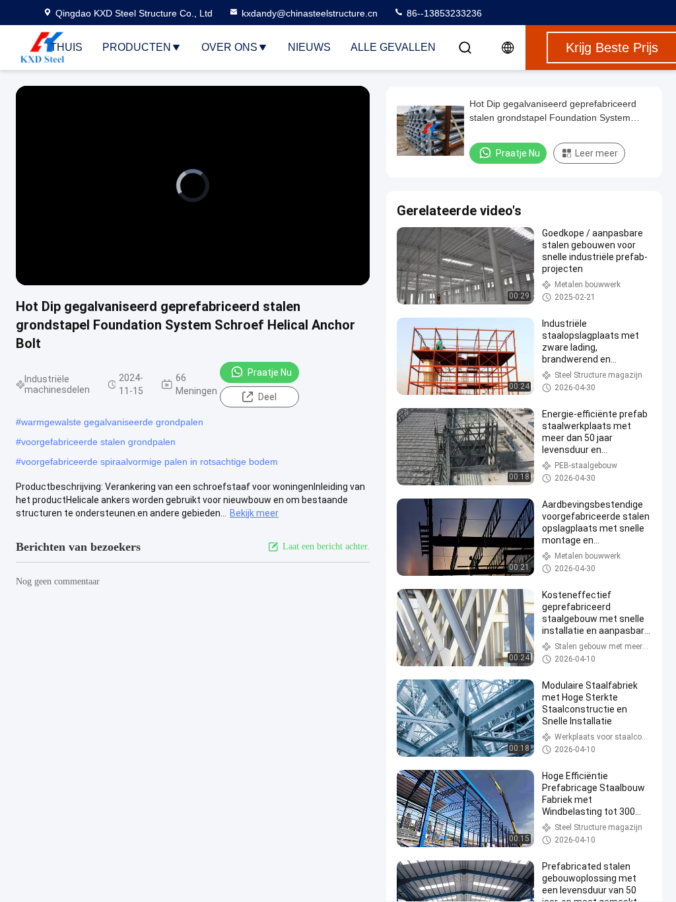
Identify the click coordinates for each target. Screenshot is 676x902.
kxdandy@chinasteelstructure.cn (310, 13)
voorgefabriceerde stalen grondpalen (98, 441)
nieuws (309, 47)
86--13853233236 (443, 13)
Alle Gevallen (393, 47)
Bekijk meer (254, 513)
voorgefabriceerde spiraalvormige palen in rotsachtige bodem (149, 461)
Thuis (66, 47)
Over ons (229, 47)
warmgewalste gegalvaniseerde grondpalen (112, 422)
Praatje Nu (270, 372)
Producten (136, 47)
